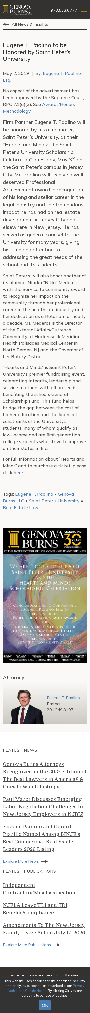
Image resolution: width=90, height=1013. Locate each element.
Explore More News (21, 861)
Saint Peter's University (54, 501)
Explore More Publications (27, 944)
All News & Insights (30, 24)
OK (45, 1005)
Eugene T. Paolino (34, 494)
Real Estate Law (20, 507)
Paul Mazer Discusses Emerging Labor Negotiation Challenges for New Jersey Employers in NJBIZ (44, 806)
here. (19, 472)
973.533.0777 (64, 10)
